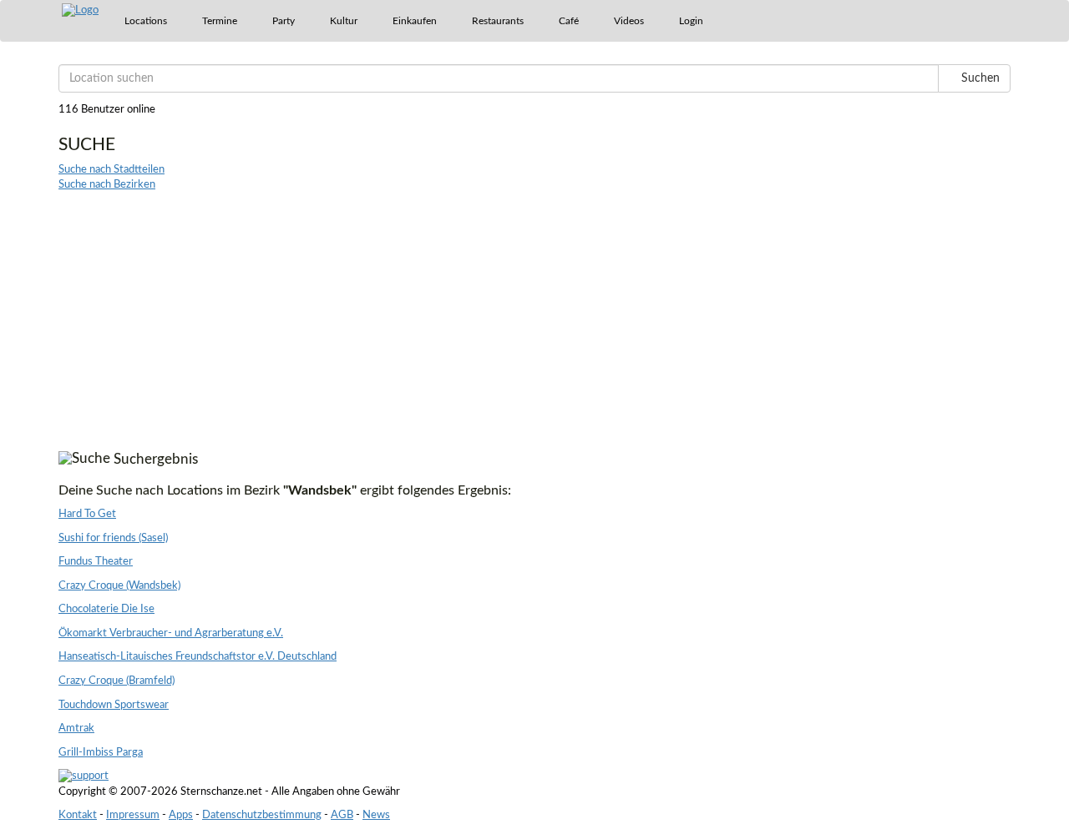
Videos (627, 21)
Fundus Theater (95, 561)
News (376, 815)
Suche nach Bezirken (106, 184)
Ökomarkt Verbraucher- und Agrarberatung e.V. (170, 633)
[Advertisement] (534, 318)
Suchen (979, 78)
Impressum (133, 815)
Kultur (342, 21)
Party (282, 21)
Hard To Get (87, 514)
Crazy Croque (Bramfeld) (116, 681)
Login (689, 21)
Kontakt (77, 815)
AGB (342, 815)
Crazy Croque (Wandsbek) (119, 585)
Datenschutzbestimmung (262, 815)
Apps (181, 815)
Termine (218, 21)
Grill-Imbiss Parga (100, 752)
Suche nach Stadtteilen (111, 169)
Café (567, 21)
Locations (144, 21)
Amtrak (76, 728)
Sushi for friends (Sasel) (113, 538)
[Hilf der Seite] (83, 776)
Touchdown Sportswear (113, 705)
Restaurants (496, 21)
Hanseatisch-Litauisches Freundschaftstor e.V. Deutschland (197, 656)
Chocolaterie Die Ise (106, 609)
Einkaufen (413, 21)
